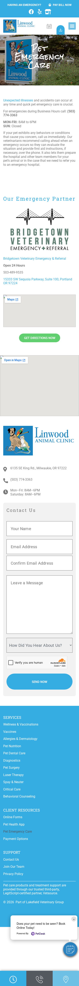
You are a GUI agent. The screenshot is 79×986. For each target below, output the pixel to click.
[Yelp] (39, 11)
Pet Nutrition (12, 746)
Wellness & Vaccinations (20, 724)
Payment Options (15, 839)
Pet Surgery (11, 768)
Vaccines (9, 732)
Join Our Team (13, 867)
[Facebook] (31, 11)
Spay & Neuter (13, 782)
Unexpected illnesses (18, 100)
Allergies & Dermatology (20, 739)
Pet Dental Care (14, 753)
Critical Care (11, 789)
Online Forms (12, 817)
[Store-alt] (47, 11)
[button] (72, 26)
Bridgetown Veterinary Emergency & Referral (34, 258)
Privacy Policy (13, 874)
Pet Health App (14, 824)
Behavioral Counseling (19, 796)
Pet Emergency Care (17, 831)
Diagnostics (11, 760)
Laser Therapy (13, 775)
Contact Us (11, 859)
